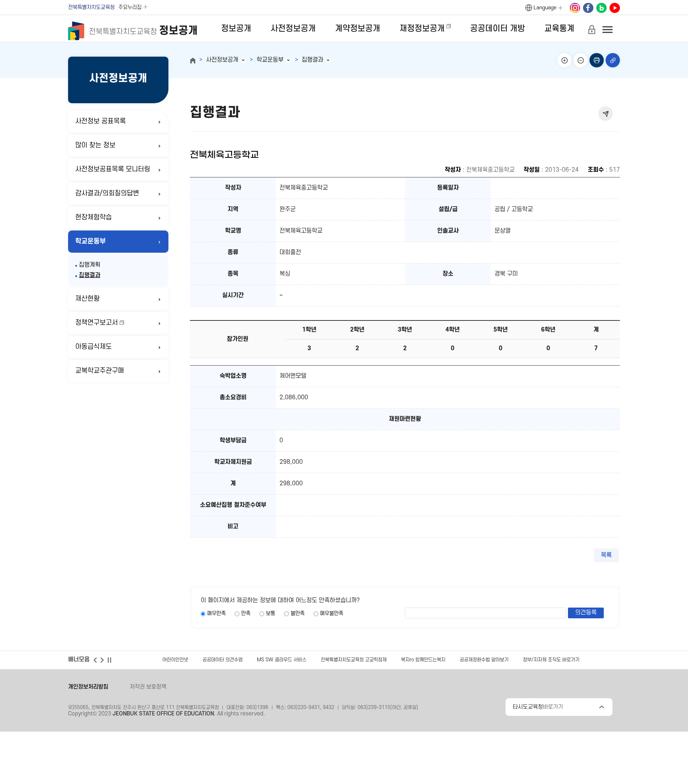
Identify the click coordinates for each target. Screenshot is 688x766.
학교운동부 (90, 241)
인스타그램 (574, 8)
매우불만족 (331, 613)
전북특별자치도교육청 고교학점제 (354, 659)
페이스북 (588, 8)
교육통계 (559, 28)
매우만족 (216, 613)
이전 (95, 659)
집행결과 (89, 275)
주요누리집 (130, 7)
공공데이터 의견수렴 (222, 659)
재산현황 (87, 299)
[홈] (193, 60)
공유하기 (605, 113)
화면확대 (564, 60)
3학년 (405, 330)
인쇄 (596, 60)
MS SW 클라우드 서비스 (281, 659)
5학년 (500, 330)
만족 (245, 613)
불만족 (298, 613)
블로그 (601, 8)
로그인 (591, 29)
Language (545, 8)
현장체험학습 (93, 217)
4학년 (452, 330)
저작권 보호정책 (148, 687)
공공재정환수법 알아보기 (484, 659)
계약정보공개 (357, 28)
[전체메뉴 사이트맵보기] (607, 29)
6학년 (548, 330)
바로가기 (538, 707)
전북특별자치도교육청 (91, 7)
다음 (102, 659)
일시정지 (109, 659)
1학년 (309, 330)
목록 (606, 555)
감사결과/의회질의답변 (107, 193)
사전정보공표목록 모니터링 (112, 169)
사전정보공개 (293, 28)
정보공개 (236, 28)
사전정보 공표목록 (100, 121)
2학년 (357, 330)
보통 (270, 613)
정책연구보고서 (96, 323)
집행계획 (89, 265)
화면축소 (580, 60)
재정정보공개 (422, 28)
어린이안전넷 (175, 659)
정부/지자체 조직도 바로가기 (551, 659)
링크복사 (613, 60)
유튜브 (614, 8)
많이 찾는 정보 (95, 145)
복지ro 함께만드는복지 (423, 659)
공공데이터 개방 (497, 28)
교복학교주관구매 (99, 371)
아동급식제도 (93, 347)
